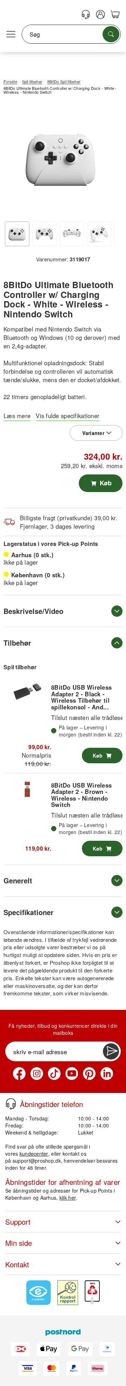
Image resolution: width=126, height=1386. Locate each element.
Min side (18, 1243)
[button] (60, 159)
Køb (105, 482)
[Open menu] (10, 34)
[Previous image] (14, 161)
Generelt (18, 880)
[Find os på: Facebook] (19, 1074)
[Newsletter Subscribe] (111, 1051)
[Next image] (107, 161)
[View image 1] (17, 234)
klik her (67, 1197)
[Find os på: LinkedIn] (106, 1074)
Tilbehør (17, 643)
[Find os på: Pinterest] (89, 1074)
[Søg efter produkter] (111, 34)
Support (17, 1222)
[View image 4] (99, 234)
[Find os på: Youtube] (71, 1074)
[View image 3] (71, 234)
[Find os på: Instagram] (37, 1074)
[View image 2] (44, 234)
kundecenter (34, 1153)
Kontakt (17, 1264)
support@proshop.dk (37, 1160)
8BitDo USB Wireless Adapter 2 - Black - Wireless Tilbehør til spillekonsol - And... (81, 697)
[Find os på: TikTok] (54, 1074)
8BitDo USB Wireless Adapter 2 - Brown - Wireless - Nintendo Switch (81, 795)
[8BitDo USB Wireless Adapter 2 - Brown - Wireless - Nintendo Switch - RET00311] (27, 789)
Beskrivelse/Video (33, 611)
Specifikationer (29, 912)
